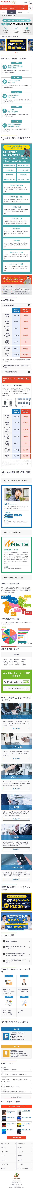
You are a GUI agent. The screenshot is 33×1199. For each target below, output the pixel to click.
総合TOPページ (5, 1143)
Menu (31, 3)
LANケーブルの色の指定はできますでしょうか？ (16, 961)
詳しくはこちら (16, 728)
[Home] (5, 2)
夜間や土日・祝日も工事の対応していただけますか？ (15, 947)
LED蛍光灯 (20, 1164)
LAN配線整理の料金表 (10, 372)
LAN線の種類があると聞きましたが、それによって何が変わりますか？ (16, 954)
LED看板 (3, 1168)
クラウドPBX (4, 1151)
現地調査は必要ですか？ (12, 941)
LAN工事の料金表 (9, 305)
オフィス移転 (4, 1164)
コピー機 (3, 1147)
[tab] (15, 52)
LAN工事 (3, 1160)
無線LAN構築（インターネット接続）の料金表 (16, 366)
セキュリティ (21, 1151)
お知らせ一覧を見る (16, 1097)
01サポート (4, 1156)
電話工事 (20, 1156)
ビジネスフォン (21, 1143)
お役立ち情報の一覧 (16, 1137)
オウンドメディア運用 (23, 1168)
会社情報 (25, 2)
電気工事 (20, 1160)
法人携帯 (20, 1147)
